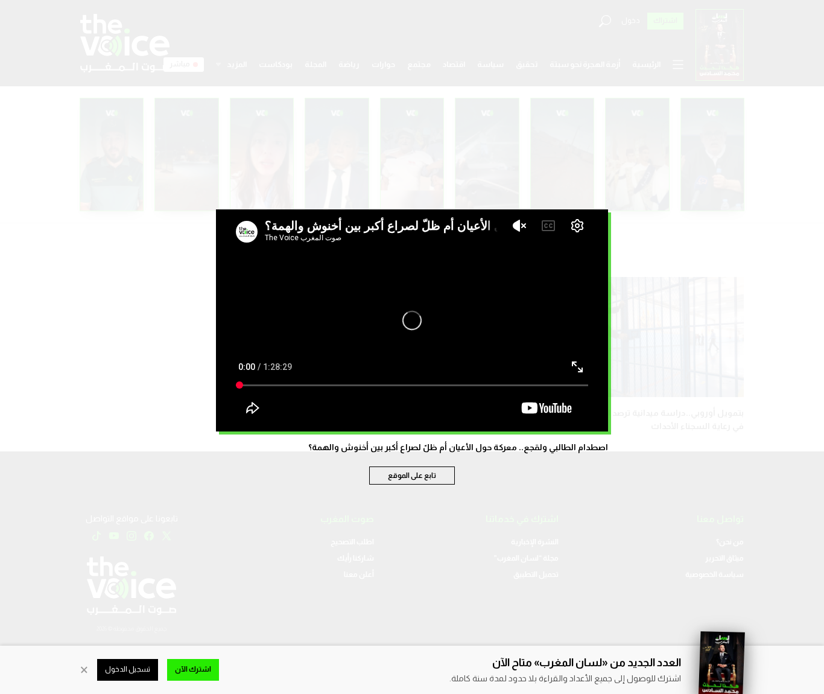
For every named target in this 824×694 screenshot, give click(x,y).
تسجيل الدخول (127, 669)
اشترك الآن (193, 669)
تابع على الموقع (412, 475)
